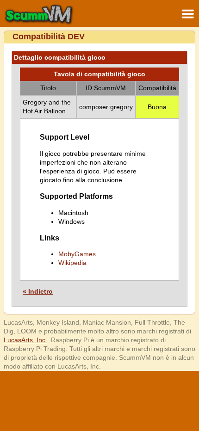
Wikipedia (72, 262)
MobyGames (77, 254)
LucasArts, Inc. (25, 340)
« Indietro (38, 291)
